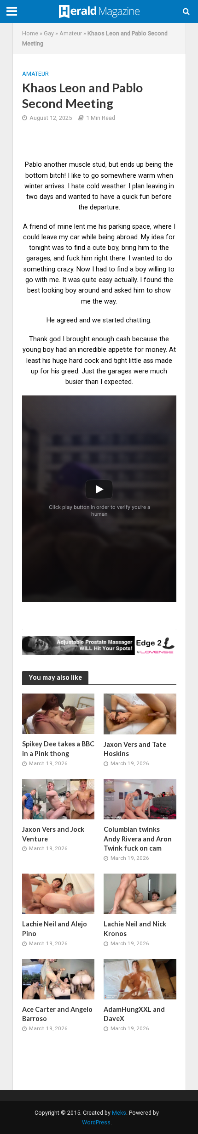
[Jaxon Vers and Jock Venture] (58, 799)
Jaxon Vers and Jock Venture (53, 834)
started (113, 320)
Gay (49, 33)
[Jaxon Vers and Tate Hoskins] (140, 713)
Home (30, 33)
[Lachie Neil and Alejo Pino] (58, 893)
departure (104, 207)
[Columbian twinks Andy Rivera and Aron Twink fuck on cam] (140, 799)
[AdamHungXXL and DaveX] (140, 979)
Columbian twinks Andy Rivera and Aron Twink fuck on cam (138, 838)
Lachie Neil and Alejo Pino (54, 928)
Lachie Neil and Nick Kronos (135, 928)
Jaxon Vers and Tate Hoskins (135, 749)
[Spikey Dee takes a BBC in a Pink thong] (58, 713)
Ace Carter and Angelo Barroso (57, 1014)
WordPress (96, 1122)
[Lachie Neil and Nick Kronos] (140, 893)
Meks (119, 1112)
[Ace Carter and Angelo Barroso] (58, 979)
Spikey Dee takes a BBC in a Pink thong (58, 748)
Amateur (70, 33)
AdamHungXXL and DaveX (134, 1014)
